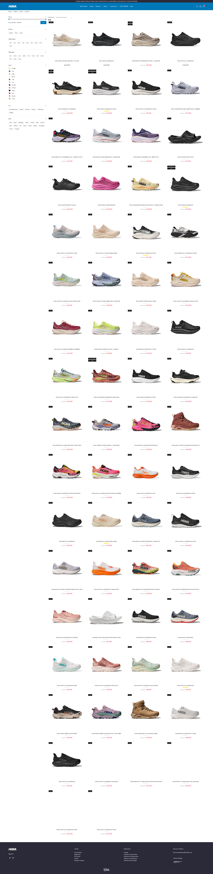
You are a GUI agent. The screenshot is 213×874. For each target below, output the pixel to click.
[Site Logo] (12, 6)
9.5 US (14, 59)
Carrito (76, 858)
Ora (20, 125)
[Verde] (9, 98)
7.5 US (33, 56)
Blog (131, 6)
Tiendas (126, 852)
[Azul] (9, 71)
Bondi (15, 122)
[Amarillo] (9, 68)
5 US (15, 43)
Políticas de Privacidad (130, 860)
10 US (36, 43)
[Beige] (9, 74)
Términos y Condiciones (130, 858)
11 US (40, 43)
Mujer (105, 6)
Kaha (37, 122)
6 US (19, 43)
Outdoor (21, 109)
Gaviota (32, 122)
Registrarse (77, 854)
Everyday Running (13, 109)
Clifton (26, 122)
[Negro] (9, 90)
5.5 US (14, 56)
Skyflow (35, 125)
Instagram (13, 858)
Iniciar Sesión (78, 852)
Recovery (27, 109)
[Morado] (9, 85)
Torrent (11, 129)
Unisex (21, 33)
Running (33, 109)
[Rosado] (9, 96)
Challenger (20, 122)
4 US (10, 43)
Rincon (25, 125)
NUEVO (51, 22)
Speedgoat (41, 125)
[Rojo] (9, 93)
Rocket (30, 125)
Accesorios (113, 6)
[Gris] (9, 82)
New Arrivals (83, 6)
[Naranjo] (9, 87)
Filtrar (43, 22)
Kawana (42, 122)
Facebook (10, 858)
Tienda (91, 6)
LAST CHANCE (124, 6)
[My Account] (200, 6)
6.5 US (24, 56)
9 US (32, 43)
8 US (27, 43)
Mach (10, 125)
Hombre (98, 6)
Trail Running (40, 109)
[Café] (9, 79)
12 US (10, 46)
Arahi (10, 122)
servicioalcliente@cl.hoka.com (183, 852)
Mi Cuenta (77, 856)
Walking (11, 112)
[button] (197, 6)
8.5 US (42, 56)
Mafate (15, 125)
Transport (17, 129)
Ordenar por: (51, 17)
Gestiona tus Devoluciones (131, 856)
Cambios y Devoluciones (130, 854)
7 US (23, 43)
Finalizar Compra (79, 860)
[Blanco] (9, 76)
